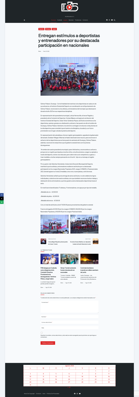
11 (43, 376)
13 (69, 376)
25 (43, 382)
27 (69, 382)
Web (43, 328)
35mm (39, 51)
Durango (53, 20)
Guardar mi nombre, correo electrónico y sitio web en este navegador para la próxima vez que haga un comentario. (68, 336)
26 (56, 382)
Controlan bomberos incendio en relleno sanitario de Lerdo (89, 270)
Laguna (65, 20)
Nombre (44, 316)
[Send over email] (2, 202)
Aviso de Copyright (29, 393)
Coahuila (59, 20)
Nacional (71, 20)
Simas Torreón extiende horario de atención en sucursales (68, 270)
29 (95, 382)
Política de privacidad (53, 393)
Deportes (41, 29)
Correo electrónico (47, 322)
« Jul (68, 387)
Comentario (45, 302)
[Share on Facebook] (2, 195)
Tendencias (78, 20)
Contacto (85, 20)
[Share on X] (2, 198)
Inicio (44, 393)
